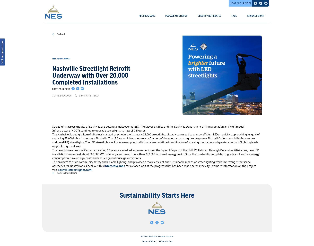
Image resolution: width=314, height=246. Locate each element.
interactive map (114, 166)
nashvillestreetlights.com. (75, 170)
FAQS (234, 16)
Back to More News (67, 173)
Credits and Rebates (209, 16)
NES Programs (147, 16)
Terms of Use (148, 241)
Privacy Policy (165, 241)
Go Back (61, 34)
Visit (2, 52)
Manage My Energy (176, 16)
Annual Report (255, 16)
